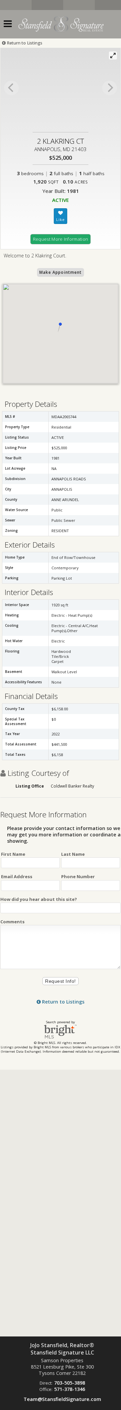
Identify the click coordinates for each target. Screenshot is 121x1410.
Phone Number (78, 876)
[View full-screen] (113, 55)
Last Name (73, 854)
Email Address (16, 876)
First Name (13, 854)
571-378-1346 (69, 1389)
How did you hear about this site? (38, 899)
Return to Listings (24, 43)
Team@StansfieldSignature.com (62, 1399)
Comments (12, 922)
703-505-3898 (69, 1383)
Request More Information (60, 239)
